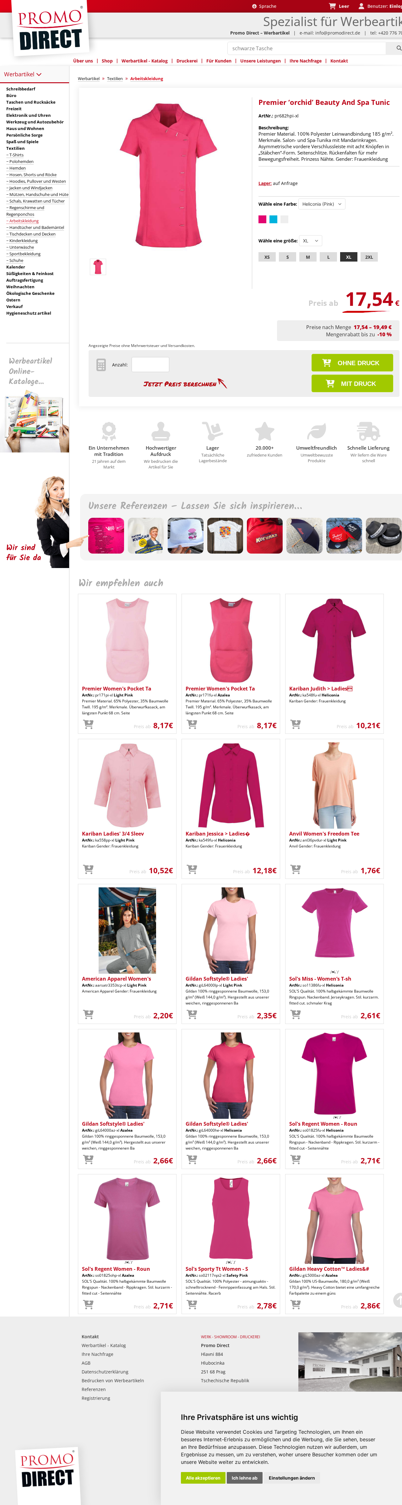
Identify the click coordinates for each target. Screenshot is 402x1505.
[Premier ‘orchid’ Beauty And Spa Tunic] (167, 253)
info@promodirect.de (337, 33)
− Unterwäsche (20, 247)
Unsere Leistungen (260, 61)
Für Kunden (218, 61)
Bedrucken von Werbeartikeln (113, 1380)
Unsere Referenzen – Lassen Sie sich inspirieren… (195, 506)
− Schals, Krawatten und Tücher (35, 201)
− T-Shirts (15, 155)
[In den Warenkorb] (88, 725)
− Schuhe (14, 260)
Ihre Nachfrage (306, 61)
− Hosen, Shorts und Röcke (31, 174)
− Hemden (16, 168)
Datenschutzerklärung (105, 1372)
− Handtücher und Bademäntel (35, 227)
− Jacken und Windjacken (29, 188)
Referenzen (94, 1389)
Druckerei (187, 61)
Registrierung (96, 1398)
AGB (86, 1363)
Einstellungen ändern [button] (292, 1478)
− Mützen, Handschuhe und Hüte (37, 194)
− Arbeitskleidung (22, 221)
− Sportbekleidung (23, 254)
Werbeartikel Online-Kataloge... (30, 371)
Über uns (83, 61)
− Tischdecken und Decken (31, 234)
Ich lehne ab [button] (245, 1478)
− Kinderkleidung (22, 240)
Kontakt (339, 61)
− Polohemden (20, 161)
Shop (107, 61)
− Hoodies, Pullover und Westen (36, 181)
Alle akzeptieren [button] (203, 1478)
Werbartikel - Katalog (145, 61)
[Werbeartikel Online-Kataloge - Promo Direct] (39, 451)
